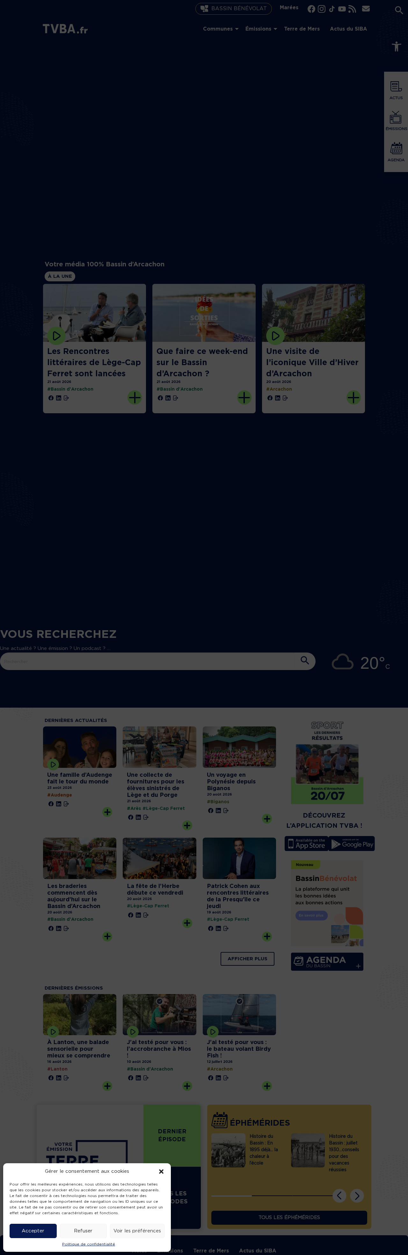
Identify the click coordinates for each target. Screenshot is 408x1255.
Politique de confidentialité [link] (88, 1244)
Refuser (83, 1231)
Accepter (33, 1231)
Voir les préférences (137, 1231)
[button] (161, 1171)
